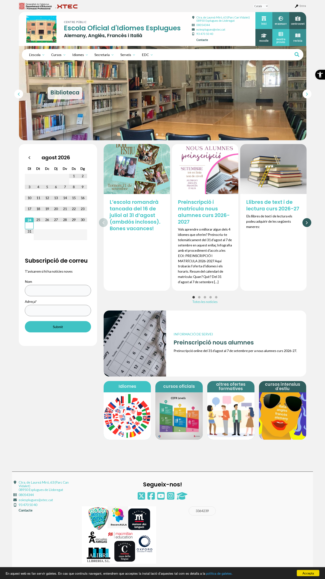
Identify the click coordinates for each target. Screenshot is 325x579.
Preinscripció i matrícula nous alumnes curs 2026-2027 (204, 212)
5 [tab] (174, 135)
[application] (42, 54)
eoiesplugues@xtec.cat (210, 29)
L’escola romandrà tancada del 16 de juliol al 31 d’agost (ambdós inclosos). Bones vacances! (135, 215)
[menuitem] (35, 6)
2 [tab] (157, 135)
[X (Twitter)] (142, 498)
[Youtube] (161, 498)
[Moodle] (182, 498)
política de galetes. (219, 573)
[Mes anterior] (29, 157)
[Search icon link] (297, 55)
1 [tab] (151, 135)
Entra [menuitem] (303, 5)
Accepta (308, 573)
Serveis (125, 55)
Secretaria (102, 55)
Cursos (56, 55)
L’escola (34, 55)
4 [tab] (168, 135)
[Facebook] (151, 498)
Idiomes (78, 55)
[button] (320, 75)
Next (304, 93)
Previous (16, 93)
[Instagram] (171, 498)
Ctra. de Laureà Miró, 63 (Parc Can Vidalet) (223, 19)
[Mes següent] (82, 157)
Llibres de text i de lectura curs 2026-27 (272, 205)
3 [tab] (163, 135)
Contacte (202, 39)
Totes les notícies (205, 302)
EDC (145, 55)
